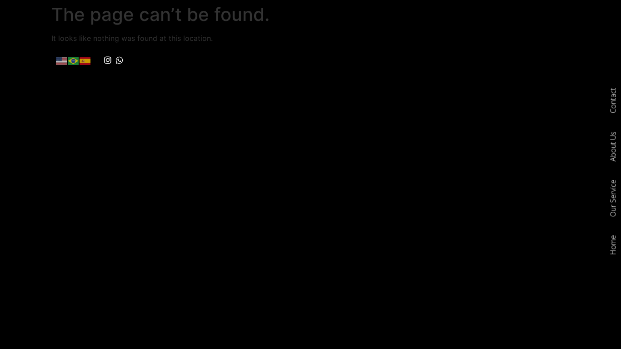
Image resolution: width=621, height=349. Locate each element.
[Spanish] (85, 60)
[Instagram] (108, 60)
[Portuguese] (74, 60)
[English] (62, 60)
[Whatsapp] (120, 60)
